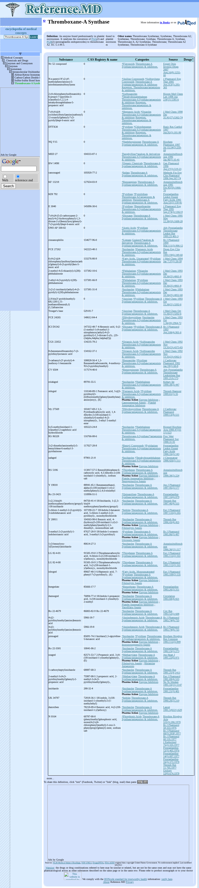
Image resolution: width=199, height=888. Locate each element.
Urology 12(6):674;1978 (171, 772)
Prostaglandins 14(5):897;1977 (171, 755)
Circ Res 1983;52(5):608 (171, 612)
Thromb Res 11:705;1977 (169, 766)
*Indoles (126, 510)
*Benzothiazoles (142, 206)
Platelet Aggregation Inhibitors (139, 404)
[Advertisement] (118, 821)
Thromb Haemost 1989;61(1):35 (172, 392)
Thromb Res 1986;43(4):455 (171, 521)
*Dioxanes (127, 215)
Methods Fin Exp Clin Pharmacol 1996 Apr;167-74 (172, 175)
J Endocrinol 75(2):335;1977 (171, 743)
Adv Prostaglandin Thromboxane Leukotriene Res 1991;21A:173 (173, 374)
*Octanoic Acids (130, 341)
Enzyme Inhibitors (148, 399)
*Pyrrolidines (141, 194)
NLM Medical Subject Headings (66, 863)
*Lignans (126, 240)
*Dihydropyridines (131, 317)
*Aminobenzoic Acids (133, 617)
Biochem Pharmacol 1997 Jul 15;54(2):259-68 (172, 146)
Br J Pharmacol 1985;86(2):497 (171, 533)
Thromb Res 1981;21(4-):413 (171, 671)
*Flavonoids (128, 63)
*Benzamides (129, 360)
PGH (49, 41)
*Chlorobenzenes (142, 126)
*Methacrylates (129, 654)
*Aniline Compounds (133, 78)
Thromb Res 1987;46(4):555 (171, 502)
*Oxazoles (146, 111)
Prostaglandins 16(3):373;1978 (171, 760)
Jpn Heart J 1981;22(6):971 (171, 656)
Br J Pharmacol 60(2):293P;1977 (172, 732)
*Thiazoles (142, 270)
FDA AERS (110, 863)
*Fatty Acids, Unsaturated (135, 258)
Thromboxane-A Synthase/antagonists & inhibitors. (140, 65)
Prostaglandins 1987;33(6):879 (171, 496)
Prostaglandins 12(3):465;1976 (171, 749)
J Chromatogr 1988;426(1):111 (172, 459)
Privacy (130, 881)
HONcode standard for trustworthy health (125, 879)
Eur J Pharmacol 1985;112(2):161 (172, 554)
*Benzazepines (129, 182)
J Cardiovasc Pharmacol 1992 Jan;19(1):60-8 (171, 363)
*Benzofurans (129, 586)
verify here (166, 879)
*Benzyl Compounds (133, 445)
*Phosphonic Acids (132, 716)
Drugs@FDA (98, 863)
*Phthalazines (129, 270)
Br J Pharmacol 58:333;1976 (171, 726)
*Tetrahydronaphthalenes (134, 96)
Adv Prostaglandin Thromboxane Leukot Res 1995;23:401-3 (173, 232)
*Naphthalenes (142, 381)
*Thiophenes (128, 469)
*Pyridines (127, 126)
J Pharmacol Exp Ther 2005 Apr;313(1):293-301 (172, 83)
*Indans (126, 172)
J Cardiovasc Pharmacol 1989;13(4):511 (171, 412)
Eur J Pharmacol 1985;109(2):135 (172, 573)
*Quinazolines (129, 494)
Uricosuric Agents (131, 540)
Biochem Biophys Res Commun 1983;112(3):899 (172, 639)
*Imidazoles (128, 249)
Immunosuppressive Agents (136, 644)
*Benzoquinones (130, 369)
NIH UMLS (86, 863)
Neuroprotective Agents (134, 481)
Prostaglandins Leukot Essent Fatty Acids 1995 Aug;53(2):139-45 (172, 198)
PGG (94, 39)
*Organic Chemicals (132, 163)
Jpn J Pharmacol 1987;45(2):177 (171, 486)
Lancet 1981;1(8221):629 (172, 708)
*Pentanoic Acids (144, 249)
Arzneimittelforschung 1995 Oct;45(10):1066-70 (172, 186)
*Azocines (127, 298)
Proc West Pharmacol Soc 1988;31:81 (171, 439)
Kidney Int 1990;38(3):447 (171, 383)
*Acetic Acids (129, 227)
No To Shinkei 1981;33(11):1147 (172, 683)
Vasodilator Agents (131, 607)
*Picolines (141, 360)
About (106, 881)
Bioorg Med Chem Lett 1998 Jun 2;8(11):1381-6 (173, 96)
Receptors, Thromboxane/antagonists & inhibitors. (136, 105)
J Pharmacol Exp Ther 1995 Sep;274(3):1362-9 (173, 209)
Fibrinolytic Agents (132, 527)
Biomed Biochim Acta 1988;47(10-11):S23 (172, 429)
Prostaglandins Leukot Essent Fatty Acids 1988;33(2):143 (171, 450)
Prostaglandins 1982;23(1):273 (171, 650)
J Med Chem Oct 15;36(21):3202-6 (172, 312)
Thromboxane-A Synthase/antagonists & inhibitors (139, 83)
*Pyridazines (151, 445)
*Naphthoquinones (131, 141)
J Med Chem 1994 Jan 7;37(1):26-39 (173, 260)
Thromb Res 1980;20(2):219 (171, 699)
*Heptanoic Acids (131, 111)
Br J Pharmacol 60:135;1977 (171, 738)
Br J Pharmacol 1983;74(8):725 (171, 619)
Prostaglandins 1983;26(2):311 (171, 588)
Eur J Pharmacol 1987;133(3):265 (172, 511)
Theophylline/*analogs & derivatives (141, 154)
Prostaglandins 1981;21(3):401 (171, 690)
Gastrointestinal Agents (134, 402)
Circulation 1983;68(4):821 (171, 597)
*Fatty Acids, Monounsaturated (138, 571)
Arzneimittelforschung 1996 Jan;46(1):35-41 (172, 157)
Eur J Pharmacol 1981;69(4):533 (171, 678)
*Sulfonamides (129, 93)
